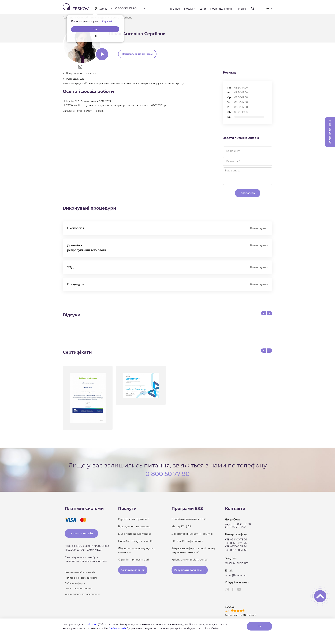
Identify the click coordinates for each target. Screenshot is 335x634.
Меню (242, 8)
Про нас (174, 8)
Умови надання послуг (78, 588)
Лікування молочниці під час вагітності (136, 550)
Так (95, 29)
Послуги (189, 8)
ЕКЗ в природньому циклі (134, 533)
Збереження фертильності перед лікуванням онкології (193, 550)
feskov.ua (91, 624)
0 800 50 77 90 (125, 8)
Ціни (203, 8)
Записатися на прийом (137, 54)
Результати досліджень (189, 570)
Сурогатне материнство (133, 519)
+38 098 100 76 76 (236, 539)
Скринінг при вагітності (133, 559)
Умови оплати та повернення (82, 594)
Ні (95, 36)
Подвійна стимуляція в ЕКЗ (135, 541)
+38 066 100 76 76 (236, 543)
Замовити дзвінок (133, 570)
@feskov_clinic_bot (236, 562)
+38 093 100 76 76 (236, 546)
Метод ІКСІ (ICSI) (182, 526)
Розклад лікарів (221, 8)
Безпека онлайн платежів (80, 572)
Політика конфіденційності (81, 577)
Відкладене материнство (134, 526)
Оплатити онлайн (81, 533)
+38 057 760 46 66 (236, 550)
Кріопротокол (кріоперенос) (190, 559)
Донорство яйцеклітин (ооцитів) (193, 533)
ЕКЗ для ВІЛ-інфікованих (187, 541)
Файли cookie (117, 628)
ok (259, 626)
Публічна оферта (75, 583)
